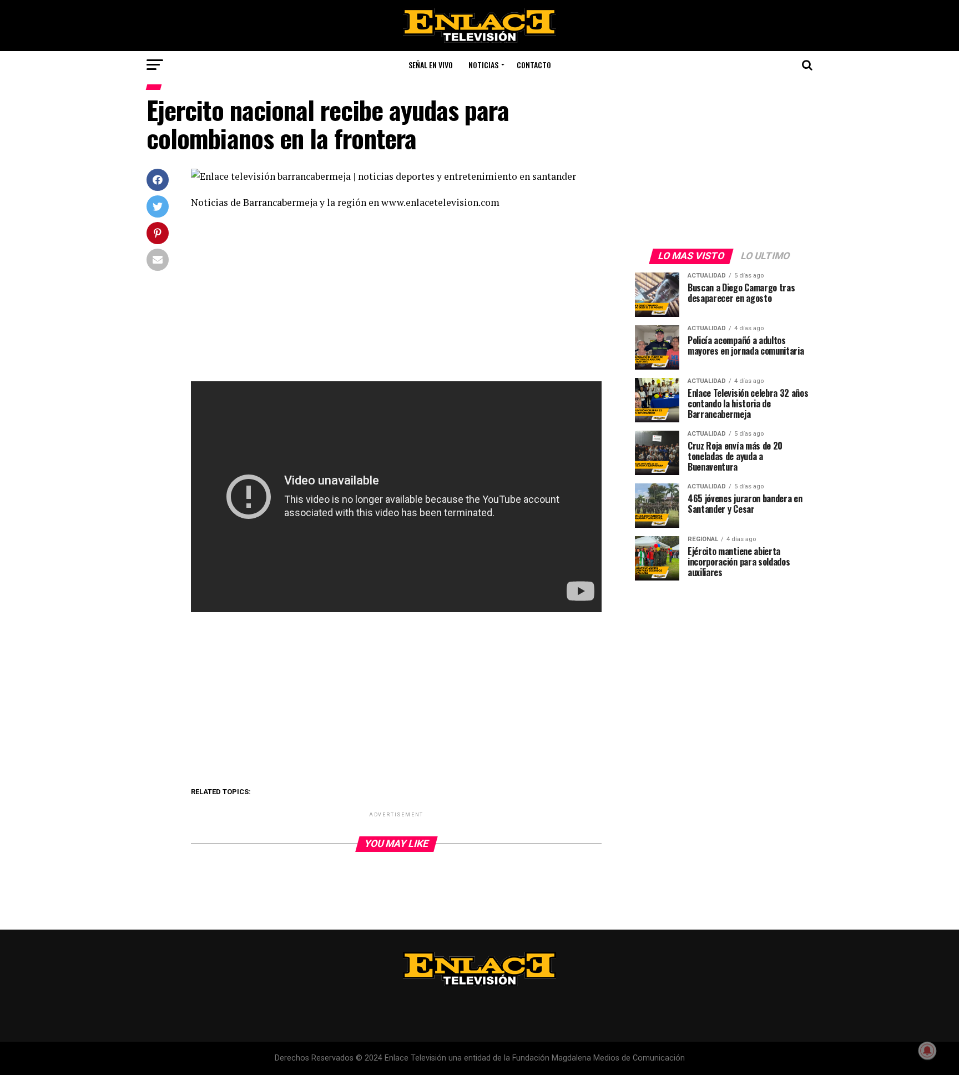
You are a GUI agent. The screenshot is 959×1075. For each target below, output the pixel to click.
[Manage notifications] (927, 1050)
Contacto (534, 64)
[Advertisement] (396, 299)
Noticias (483, 64)
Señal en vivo (430, 64)
